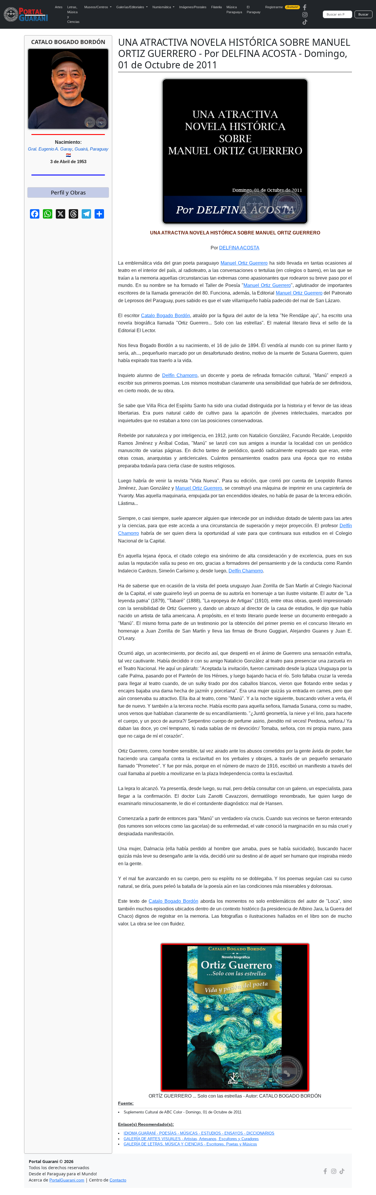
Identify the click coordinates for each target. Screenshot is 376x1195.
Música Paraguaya (234, 9)
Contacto (118, 1180)
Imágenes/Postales (193, 7)
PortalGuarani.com (66, 1180)
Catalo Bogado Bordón (165, 315)
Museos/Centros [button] (96, 7)
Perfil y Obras (68, 192)
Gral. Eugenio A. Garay (50, 148)
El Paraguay (254, 9)
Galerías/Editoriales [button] (130, 7)
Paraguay (99, 148)
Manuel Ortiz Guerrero (244, 263)
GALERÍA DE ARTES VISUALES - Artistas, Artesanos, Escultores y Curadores (191, 1139)
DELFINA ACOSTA (239, 247)
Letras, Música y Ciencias (73, 14)
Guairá (81, 148)
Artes (59, 7)
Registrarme (281, 7)
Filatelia (216, 7)
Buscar (363, 14)
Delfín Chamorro (179, 375)
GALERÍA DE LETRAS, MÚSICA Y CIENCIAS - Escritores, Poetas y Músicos (190, 1144)
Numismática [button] (162, 7)
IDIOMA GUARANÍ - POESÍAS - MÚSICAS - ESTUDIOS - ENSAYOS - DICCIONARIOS (199, 1133)
